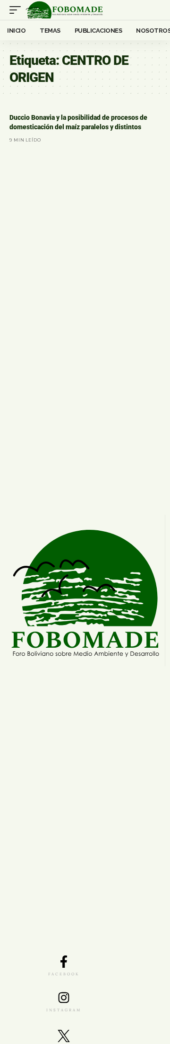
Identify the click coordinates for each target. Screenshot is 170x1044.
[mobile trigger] (17, 10)
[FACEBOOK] (64, 961)
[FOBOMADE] (64, 10)
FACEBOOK (63, 974)
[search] (154, 10)
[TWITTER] (64, 1036)
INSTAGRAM (63, 1010)
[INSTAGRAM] (64, 997)
